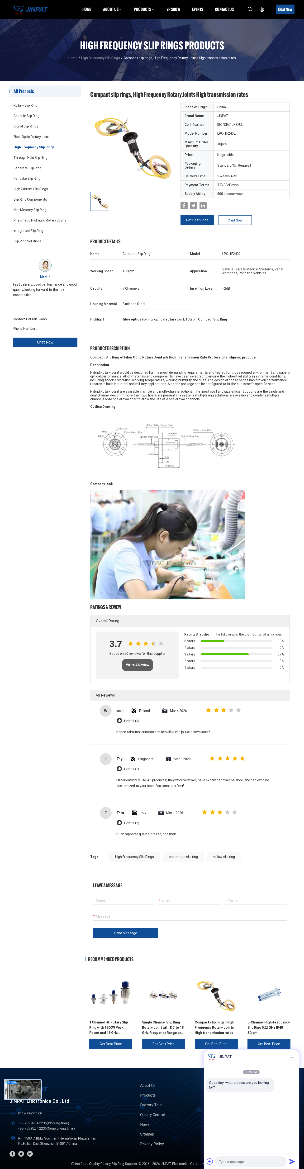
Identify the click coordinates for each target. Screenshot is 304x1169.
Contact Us (224, 9)
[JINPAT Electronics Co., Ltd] (31, 9)
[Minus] (292, 1057)
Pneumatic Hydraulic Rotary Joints (40, 220)
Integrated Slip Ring (28, 231)
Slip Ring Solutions (28, 241)
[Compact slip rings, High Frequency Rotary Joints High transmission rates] (133, 145)
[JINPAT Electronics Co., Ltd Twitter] (193, 205)
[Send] (292, 1161)
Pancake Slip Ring (27, 178)
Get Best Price (197, 220)
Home (86, 9)
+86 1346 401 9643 (52, 328)
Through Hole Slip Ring (31, 158)
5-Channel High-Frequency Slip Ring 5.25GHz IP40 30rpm (268, 1027)
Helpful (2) (131, 823)
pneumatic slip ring (183, 857)
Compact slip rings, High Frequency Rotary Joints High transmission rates (214, 1027)
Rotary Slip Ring (25, 105)
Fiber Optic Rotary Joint (31, 137)
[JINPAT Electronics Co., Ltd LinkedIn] (203, 205)
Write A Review (137, 665)
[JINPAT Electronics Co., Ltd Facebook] (184, 205)
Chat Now (285, 9)
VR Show (173, 9)
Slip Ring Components (30, 199)
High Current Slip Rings (31, 189)
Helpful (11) (132, 769)
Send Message (125, 933)
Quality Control (152, 1114)
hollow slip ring (224, 857)
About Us (148, 1085)
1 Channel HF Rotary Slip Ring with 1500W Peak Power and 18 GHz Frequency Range (108, 1027)
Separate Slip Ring (27, 168)
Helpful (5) (131, 721)
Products (148, 1095)
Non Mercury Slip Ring (30, 210)
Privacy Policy (152, 1144)
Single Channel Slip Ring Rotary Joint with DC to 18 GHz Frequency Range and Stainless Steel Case (163, 1027)
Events (197, 9)
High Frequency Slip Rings (100, 58)
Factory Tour (151, 1105)
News (145, 1124)
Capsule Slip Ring (26, 116)
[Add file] (210, 1161)
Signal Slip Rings (26, 126)
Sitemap (147, 1134)
